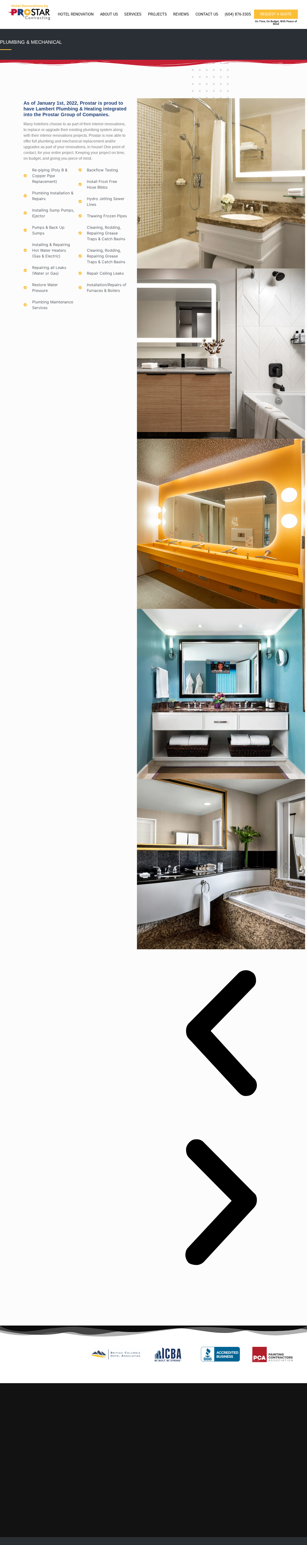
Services (133, 14)
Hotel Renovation (76, 14)
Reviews (181, 14)
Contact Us (206, 14)
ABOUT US (109, 14)
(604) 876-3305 (238, 14)
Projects (157, 14)
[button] (221, 1033)
